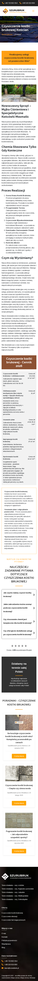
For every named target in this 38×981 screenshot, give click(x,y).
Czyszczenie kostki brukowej (12, 913)
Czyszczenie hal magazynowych (13, 920)
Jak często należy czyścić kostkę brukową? (17, 594)
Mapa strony (15, 978)
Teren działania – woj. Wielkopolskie (15, 896)
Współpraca (6, 944)
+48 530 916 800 (28, 3)
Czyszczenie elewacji (9, 916)
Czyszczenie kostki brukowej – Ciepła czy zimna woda (19, 786)
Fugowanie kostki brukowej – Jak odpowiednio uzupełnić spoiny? (19, 834)
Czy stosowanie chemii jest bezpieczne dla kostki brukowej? (17, 621)
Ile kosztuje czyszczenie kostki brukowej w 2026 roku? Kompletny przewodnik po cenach (19, 738)
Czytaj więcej (19, 756)
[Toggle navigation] (33, 11)
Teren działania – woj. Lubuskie (13, 892)
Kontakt (5, 937)
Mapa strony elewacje (28, 978)
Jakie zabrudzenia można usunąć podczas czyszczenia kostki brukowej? (17, 608)
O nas (4, 933)
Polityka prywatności (9, 940)
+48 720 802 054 (11, 3)
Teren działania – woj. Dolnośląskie (15, 899)
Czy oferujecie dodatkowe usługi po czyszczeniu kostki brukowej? (17, 633)
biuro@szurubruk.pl (12, 968)
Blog (3, 947)
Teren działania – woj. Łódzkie (13, 885)
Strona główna (7, 34)
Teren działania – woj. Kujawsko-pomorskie (18, 889)
